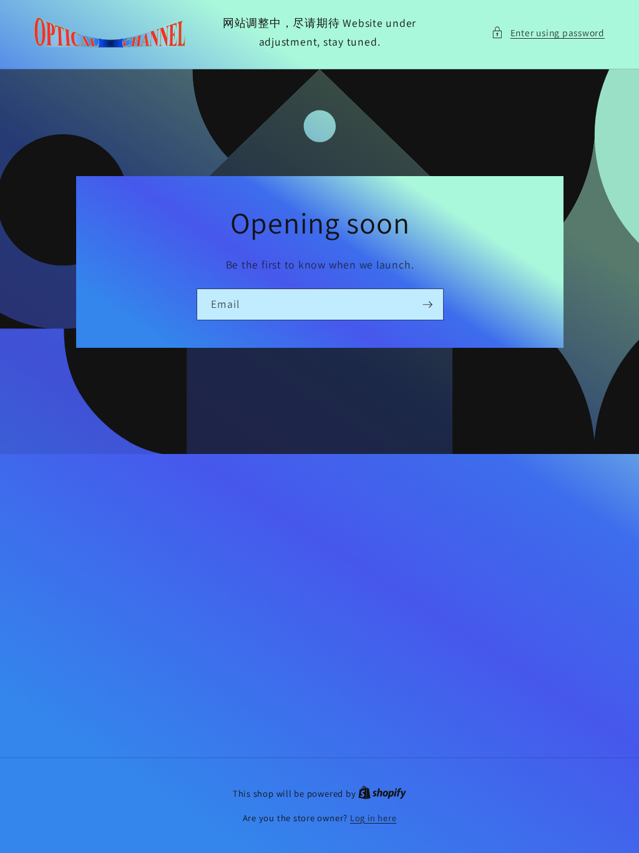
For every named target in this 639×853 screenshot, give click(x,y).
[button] (548, 32)
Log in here (373, 818)
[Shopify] (382, 793)
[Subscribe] (427, 304)
